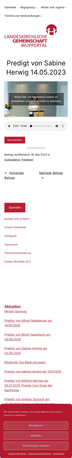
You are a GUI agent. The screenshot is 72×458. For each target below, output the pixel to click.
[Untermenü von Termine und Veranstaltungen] (41, 16)
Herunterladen (15, 140)
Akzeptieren (36, 425)
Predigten (27, 159)
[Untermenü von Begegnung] (36, 7)
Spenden (15, 207)
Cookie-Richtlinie (17, 453)
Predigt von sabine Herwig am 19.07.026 (32, 371)
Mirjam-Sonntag (15, 311)
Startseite (10, 7)
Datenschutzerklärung (39, 453)
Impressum (58, 453)
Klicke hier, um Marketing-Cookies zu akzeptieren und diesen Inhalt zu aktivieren (36, 99)
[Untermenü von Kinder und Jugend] (65, 7)
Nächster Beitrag (51, 173)
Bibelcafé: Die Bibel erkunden (25, 362)
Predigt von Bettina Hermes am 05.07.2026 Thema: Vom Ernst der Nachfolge (28, 385)
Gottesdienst (12, 159)
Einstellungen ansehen (36, 445)
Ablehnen (36, 435)
